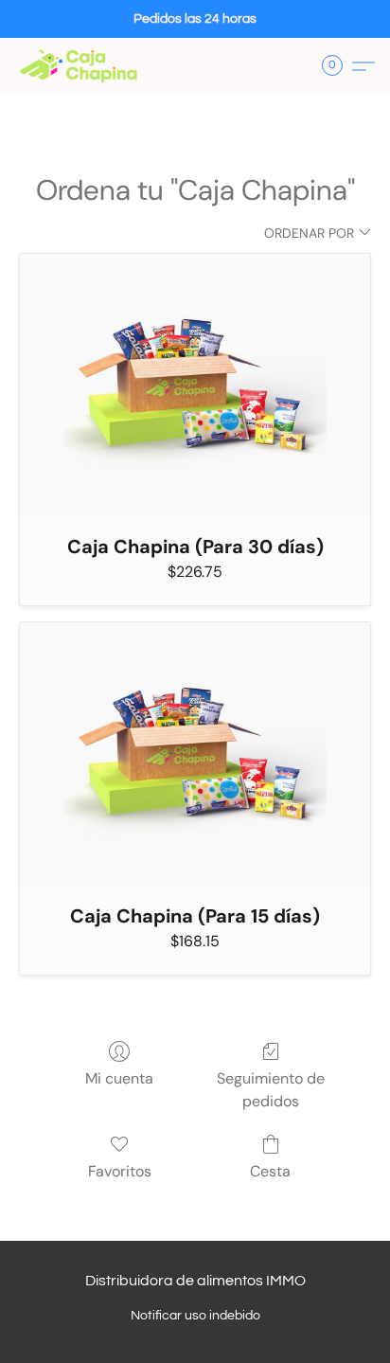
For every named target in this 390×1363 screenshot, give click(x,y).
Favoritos (119, 1171)
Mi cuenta (119, 1078)
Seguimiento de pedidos (271, 1089)
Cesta (270, 1171)
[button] (81, 66)
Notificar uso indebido (195, 1315)
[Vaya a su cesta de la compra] (338, 66)
